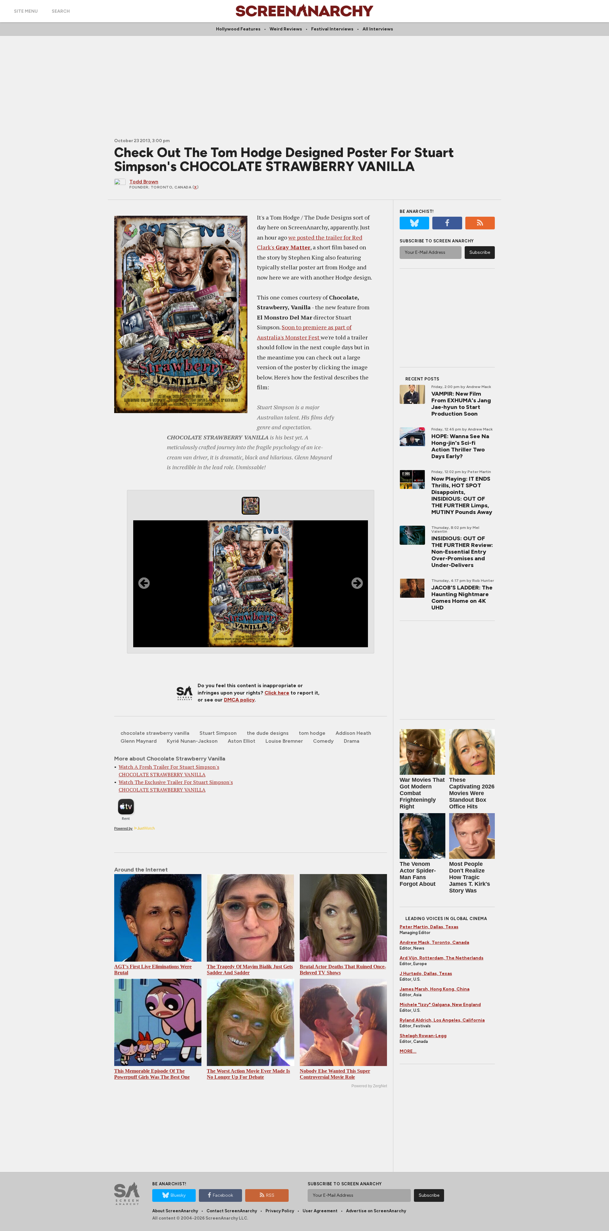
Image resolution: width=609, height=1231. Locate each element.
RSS (270, 1195)
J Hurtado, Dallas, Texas (426, 973)
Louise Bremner (284, 741)
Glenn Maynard (139, 741)
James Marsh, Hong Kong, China (434, 989)
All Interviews (378, 29)
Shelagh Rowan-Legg (423, 1035)
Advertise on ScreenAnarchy (376, 1210)
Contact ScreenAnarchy (231, 1210)
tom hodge (312, 733)
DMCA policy (239, 700)
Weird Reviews (286, 29)
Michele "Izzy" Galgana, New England (440, 1004)
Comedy (323, 741)
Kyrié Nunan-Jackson (192, 741)
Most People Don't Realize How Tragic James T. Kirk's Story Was (469, 877)
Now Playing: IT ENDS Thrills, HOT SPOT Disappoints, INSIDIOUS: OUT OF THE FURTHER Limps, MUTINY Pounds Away (461, 495)
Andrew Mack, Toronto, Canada (434, 942)
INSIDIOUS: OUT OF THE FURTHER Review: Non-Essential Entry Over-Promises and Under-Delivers (462, 552)
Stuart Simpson (218, 733)
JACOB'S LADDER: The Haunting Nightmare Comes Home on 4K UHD (462, 597)
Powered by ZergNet (369, 1086)
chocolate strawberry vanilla (155, 733)
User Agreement (320, 1210)
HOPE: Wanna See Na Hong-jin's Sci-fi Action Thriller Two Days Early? (460, 446)
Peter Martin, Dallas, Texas (429, 927)
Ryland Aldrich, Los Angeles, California (442, 1020)
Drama (351, 741)
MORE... (408, 1051)
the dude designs (268, 733)
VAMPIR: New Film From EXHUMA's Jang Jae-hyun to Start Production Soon (461, 403)
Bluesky (178, 1195)
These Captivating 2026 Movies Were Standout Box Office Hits (471, 793)
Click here (277, 693)
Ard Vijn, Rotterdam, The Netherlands (441, 958)
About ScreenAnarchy (175, 1210)
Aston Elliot (241, 741)
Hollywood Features (238, 29)
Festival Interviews (332, 29)
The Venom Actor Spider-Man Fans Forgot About (418, 874)
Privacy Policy (279, 1210)
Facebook (223, 1195)
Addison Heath (353, 733)
